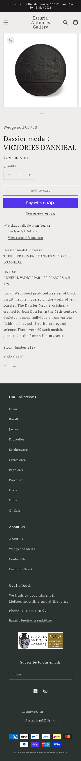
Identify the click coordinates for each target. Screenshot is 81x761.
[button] (6, 22)
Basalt (13, 419)
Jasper (13, 429)
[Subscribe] (67, 674)
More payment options (40, 213)
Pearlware (16, 470)
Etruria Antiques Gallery (34, 752)
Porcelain (16, 480)
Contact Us (17, 559)
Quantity (9, 166)
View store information (25, 237)
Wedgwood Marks (22, 549)
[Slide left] (31, 113)
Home (13, 409)
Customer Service (22, 569)
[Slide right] (50, 113)
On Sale (14, 510)
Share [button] (13, 366)
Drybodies (16, 439)
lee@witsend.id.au (36, 620)
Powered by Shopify (57, 752)
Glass (13, 490)
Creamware (17, 460)
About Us (16, 539)
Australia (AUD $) (37, 720)
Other (13, 500)
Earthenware (18, 449)
